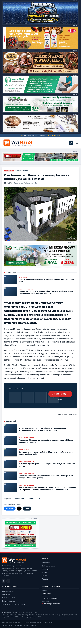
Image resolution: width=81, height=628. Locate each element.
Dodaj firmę (6, 594)
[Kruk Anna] (40, 123)
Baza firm (45, 569)
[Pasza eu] (40, 104)
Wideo (44, 572)
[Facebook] (3, 581)
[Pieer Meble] (40, 157)
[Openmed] (40, 84)
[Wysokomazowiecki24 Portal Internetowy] (17, 142)
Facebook (10, 508)
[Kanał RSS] (8, 581)
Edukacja (18, 170)
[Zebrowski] (40, 13)
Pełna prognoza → (53, 135)
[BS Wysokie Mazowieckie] (40, 255)
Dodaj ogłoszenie (8, 591)
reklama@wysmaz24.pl (52, 604)
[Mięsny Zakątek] (40, 63)
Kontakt (26, 625)
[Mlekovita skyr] (40, 38)
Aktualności (46, 562)
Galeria (25, 170)
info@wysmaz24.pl (50, 598)
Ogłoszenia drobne (49, 566)
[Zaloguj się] (71, 143)
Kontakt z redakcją (8, 601)
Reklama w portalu (8, 598)
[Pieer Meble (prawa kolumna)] (20, 534)
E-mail (27, 508)
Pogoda (45, 579)
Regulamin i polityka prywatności (13, 604)
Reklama (33, 625)
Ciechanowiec (9, 170)
